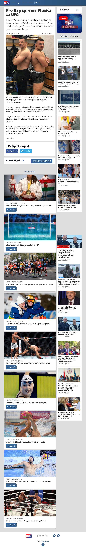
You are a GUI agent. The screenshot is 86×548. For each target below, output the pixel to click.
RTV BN (25, 3)
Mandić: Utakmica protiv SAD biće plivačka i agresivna (28, 481)
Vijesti (19, 3)
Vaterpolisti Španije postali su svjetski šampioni (26, 442)
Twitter (27, 151)
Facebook (13, 151)
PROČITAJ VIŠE (11, 209)
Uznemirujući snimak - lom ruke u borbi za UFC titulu (28, 363)
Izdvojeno (64, 36)
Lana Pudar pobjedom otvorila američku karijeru (26, 402)
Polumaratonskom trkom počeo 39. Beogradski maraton (29, 284)
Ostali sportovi (29, 171)
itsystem (45, 541)
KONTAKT (30, 3)
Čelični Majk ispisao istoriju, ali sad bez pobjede (26, 521)
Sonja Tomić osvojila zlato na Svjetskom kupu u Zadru (28, 205)
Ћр (39, 2)
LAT (36, 2)
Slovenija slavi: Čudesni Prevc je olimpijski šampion (27, 324)
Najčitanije (74, 36)
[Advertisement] (69, 223)
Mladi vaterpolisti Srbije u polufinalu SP (22, 245)
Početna (14, 3)
